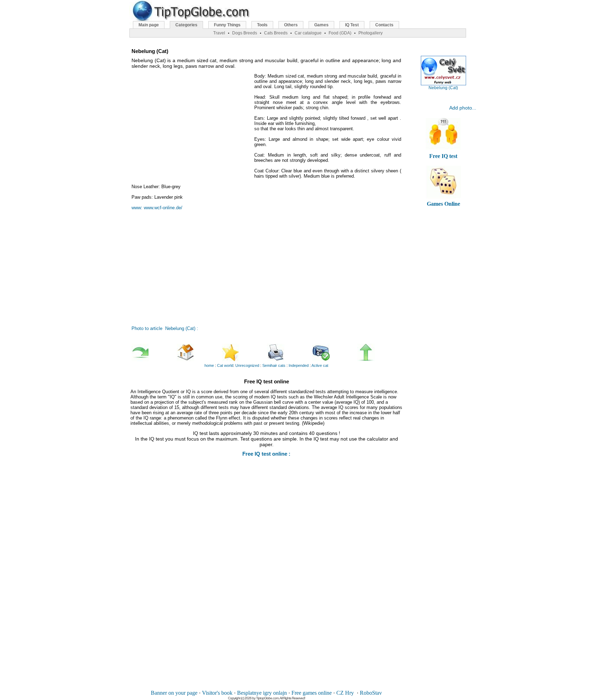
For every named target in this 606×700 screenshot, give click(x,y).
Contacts (384, 24)
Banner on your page (174, 693)
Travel (219, 33)
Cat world (225, 365)
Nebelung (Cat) (443, 87)
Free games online (311, 693)
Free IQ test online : (266, 454)
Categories (186, 24)
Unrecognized (247, 365)
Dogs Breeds (244, 33)
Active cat (319, 365)
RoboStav (371, 693)
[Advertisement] (191, 122)
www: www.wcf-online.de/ (157, 207)
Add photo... (462, 108)
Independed (299, 365)
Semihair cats (273, 365)
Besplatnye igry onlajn (262, 693)
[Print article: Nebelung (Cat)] (289, 352)
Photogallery (370, 33)
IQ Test (352, 24)
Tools (262, 24)
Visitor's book (217, 693)
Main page (149, 24)
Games (321, 24)
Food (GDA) (340, 33)
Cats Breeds (276, 33)
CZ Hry (345, 693)
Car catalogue (308, 33)
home (209, 365)
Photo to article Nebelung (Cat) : (165, 328)
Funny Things (227, 24)
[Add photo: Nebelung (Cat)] (334, 352)
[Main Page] (199, 352)
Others (291, 24)
